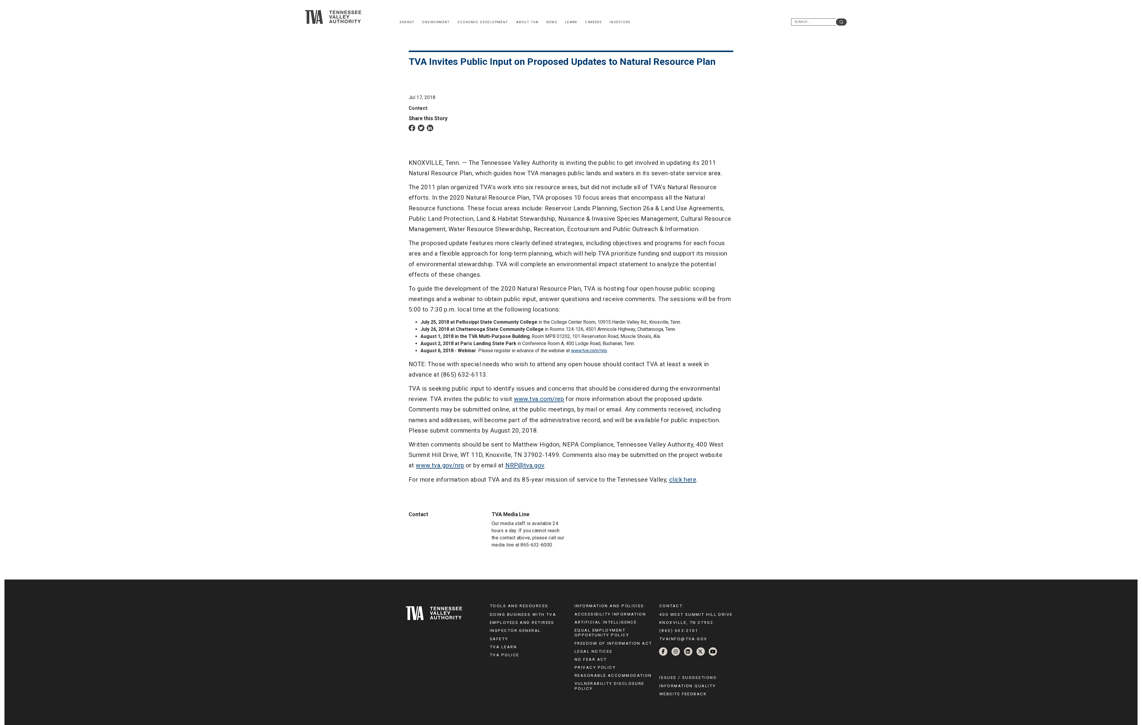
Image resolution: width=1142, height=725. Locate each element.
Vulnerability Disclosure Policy (609, 685)
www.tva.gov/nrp (440, 465)
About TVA (527, 22)
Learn (571, 22)
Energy (407, 22)
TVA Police (504, 654)
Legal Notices (594, 651)
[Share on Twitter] (421, 127)
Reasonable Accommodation (613, 675)
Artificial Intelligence (606, 622)
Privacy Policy (595, 667)
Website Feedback (683, 693)
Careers (593, 22)
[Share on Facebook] (412, 127)
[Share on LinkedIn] (430, 127)
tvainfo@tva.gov (683, 638)
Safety (499, 638)
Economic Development (483, 22)
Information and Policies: (610, 605)
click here (682, 479)
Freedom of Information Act (613, 643)
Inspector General (515, 630)
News (551, 22)
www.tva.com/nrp (589, 350)
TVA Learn (503, 646)
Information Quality (687, 685)
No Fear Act (591, 659)
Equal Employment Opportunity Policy (602, 632)
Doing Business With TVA (523, 614)
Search (841, 22)
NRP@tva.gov (524, 465)
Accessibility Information (610, 614)
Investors (620, 22)
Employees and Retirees (522, 622)
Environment (436, 22)
